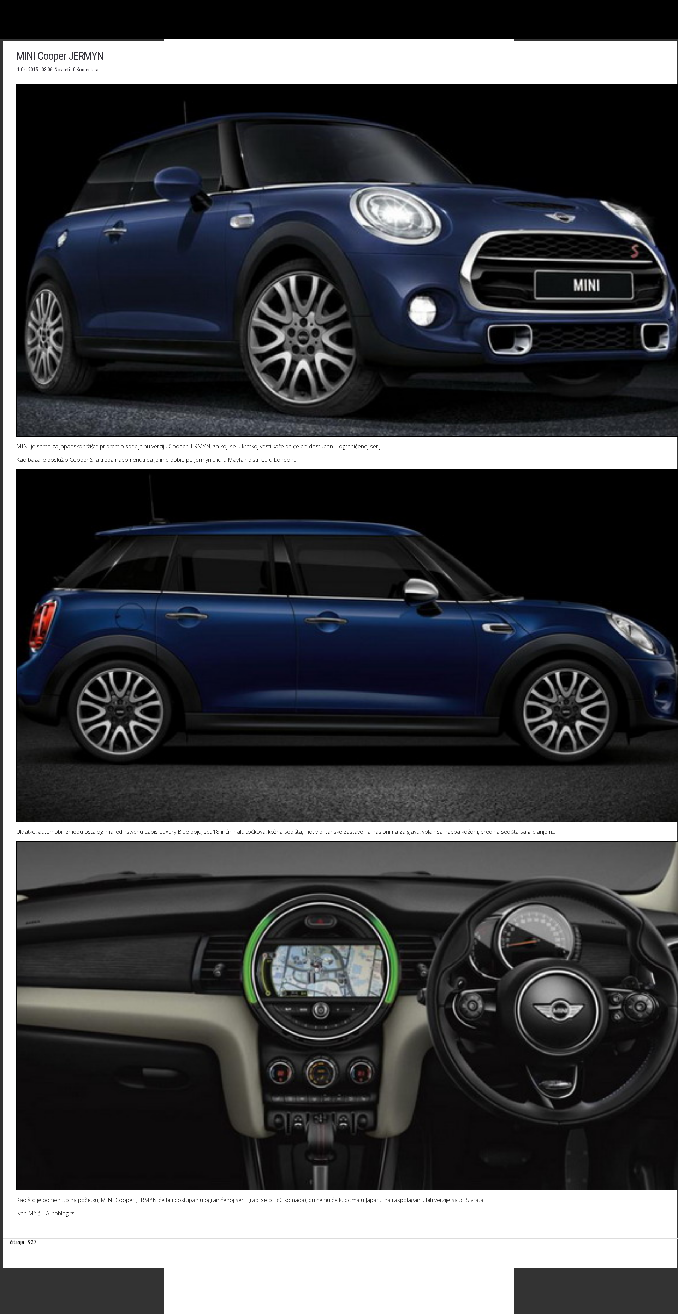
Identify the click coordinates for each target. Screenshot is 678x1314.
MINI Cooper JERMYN (59, 56)
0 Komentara (86, 69)
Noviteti (63, 69)
